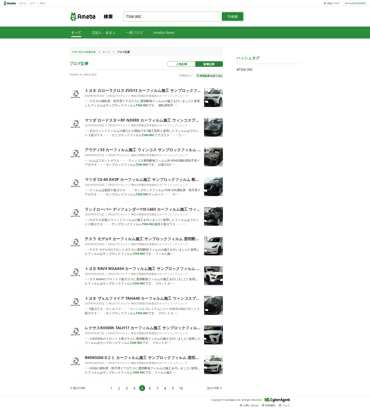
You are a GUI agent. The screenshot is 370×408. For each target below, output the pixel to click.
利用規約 (270, 405)
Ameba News (164, 32)
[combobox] (173, 16)
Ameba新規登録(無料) (355, 3)
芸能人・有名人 (104, 32)
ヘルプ (286, 405)
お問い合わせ (251, 405)
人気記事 (181, 64)
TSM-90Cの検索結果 (84, 52)
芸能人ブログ (333, 3)
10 (181, 388)
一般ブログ (134, 32)
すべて (106, 52)
